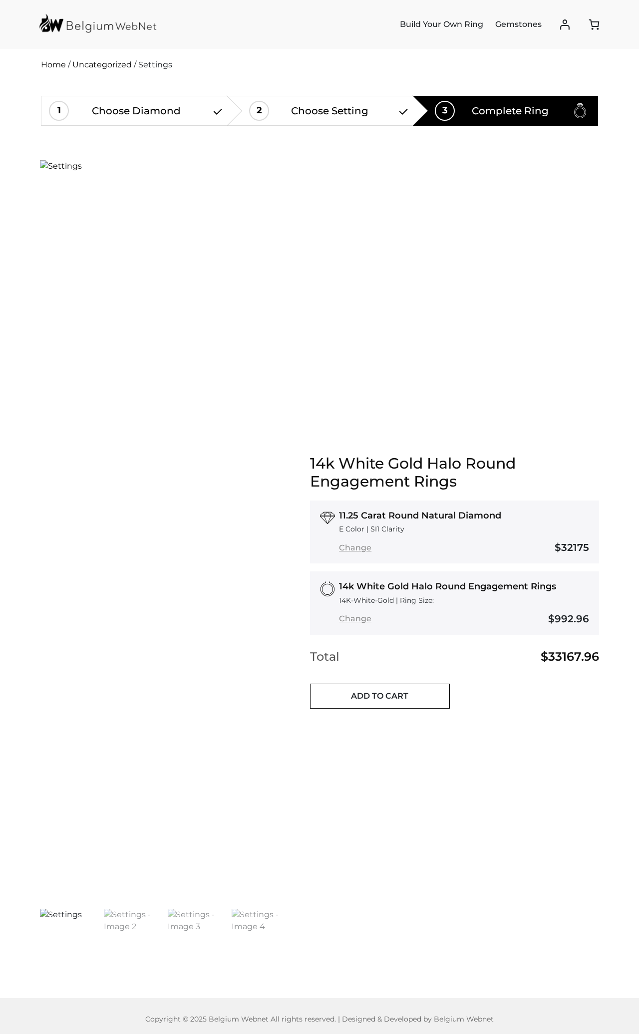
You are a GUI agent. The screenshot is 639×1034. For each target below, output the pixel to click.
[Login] (565, 24)
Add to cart (379, 696)
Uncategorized (102, 64)
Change (355, 547)
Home (53, 64)
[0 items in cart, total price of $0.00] (594, 24)
